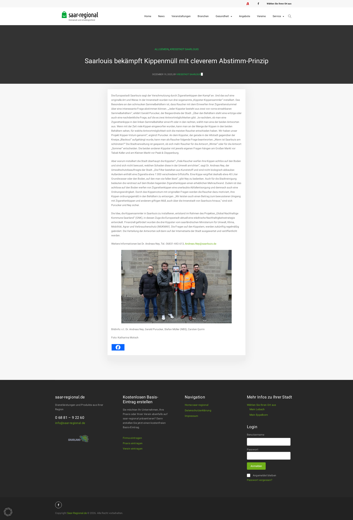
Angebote (244, 16)
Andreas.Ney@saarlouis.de (200, 244)
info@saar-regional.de (70, 423)
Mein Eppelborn (258, 415)
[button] (8, 512)
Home (147, 16)
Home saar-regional (196, 405)
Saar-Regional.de (77, 513)
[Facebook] (258, 4)
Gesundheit (222, 16)
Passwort (252, 450)
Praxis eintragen (133, 443)
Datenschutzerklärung (198, 410)
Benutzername (255, 435)
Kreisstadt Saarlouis (184, 49)
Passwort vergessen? (259, 480)
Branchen (203, 16)
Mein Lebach (257, 409)
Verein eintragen (133, 449)
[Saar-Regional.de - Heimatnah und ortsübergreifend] (80, 13)
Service (277, 16)
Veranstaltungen (181, 16)
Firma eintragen (132, 438)
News (161, 16)
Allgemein (162, 49)
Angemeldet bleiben (264, 475)
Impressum (191, 416)
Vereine (261, 16)
